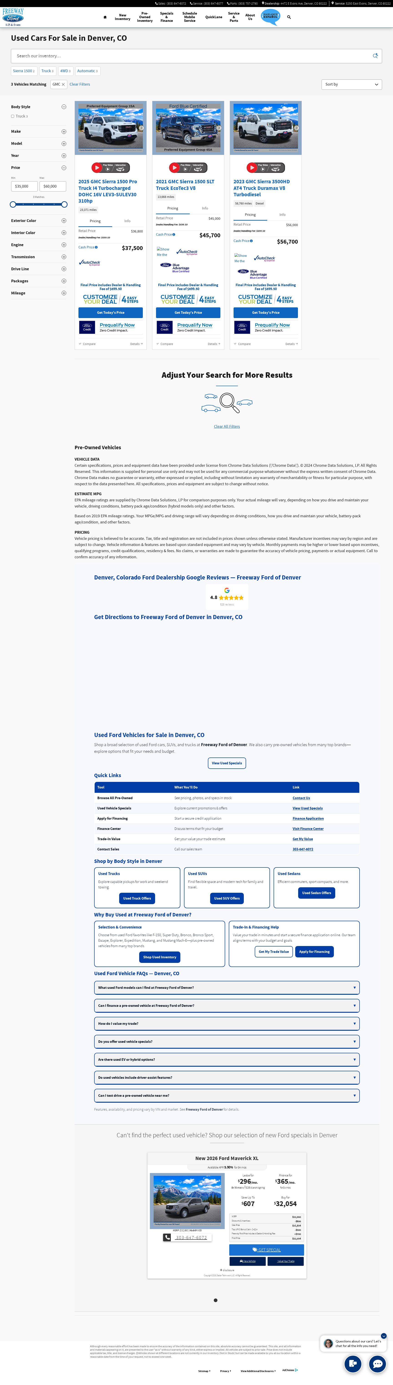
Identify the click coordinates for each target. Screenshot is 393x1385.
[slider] (13, 204)
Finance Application (308, 818)
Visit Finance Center (308, 828)
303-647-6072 (303, 849)
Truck (47, 71)
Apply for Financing (314, 951)
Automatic (87, 71)
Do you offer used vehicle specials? (125, 1041)
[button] (110, 210)
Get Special (269, 1262)
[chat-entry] (353, 1364)
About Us (250, 17)
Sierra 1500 (24, 71)
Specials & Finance (166, 17)
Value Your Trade (285, 1273)
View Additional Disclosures (257, 1371)
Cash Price (86, 247)
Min (13, 178)
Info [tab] (127, 221)
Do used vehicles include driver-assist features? (135, 1077)
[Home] (13, 17)
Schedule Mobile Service (189, 17)
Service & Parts (233, 17)
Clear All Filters (227, 426)
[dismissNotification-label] (384, 1336)
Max (42, 178)
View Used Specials (227, 763)
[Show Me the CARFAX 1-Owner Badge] (165, 252)
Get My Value (303, 839)
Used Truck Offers (137, 898)
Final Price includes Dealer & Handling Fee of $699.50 (111, 287)
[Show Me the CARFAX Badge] (243, 258)
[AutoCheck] (89, 263)
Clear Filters (80, 84)
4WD (65, 71)
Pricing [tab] (95, 221)
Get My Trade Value (274, 951)
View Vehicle (248, 1273)
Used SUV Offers (227, 898)
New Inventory (122, 17)
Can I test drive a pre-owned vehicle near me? (133, 1095)
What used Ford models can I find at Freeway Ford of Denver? (146, 987)
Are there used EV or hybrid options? (126, 1059)
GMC (56, 84)
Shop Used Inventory (159, 957)
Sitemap (203, 1371)
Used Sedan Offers (316, 892)
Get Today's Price (110, 312)
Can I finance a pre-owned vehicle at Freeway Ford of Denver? (146, 1005)
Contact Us (301, 798)
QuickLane (213, 17)
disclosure (228, 1282)
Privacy (224, 1371)
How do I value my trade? (118, 1023)
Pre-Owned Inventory (145, 17)
